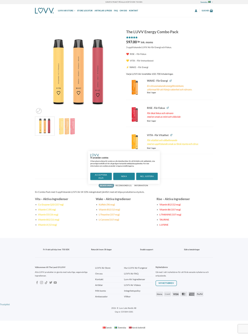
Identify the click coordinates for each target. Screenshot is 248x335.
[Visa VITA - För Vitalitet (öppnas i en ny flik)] (171, 135)
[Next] (116, 71)
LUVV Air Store (65, 10)
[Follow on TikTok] (46, 282)
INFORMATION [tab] (141, 185)
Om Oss (123, 10)
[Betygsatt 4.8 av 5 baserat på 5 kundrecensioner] (169, 37)
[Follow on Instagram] (41, 282)
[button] (196, 10)
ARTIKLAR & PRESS (103, 10)
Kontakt (133, 10)
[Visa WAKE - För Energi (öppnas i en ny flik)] (171, 80)
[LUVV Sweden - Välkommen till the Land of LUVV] (44, 10)
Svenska (203, 2)
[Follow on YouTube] (55, 282)
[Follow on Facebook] (37, 282)
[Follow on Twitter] (50, 282)
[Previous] (40, 71)
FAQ (116, 10)
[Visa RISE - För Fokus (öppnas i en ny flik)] (168, 108)
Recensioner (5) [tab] (124, 185)
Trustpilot (5, 304)
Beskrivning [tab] (106, 185)
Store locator (85, 10)
